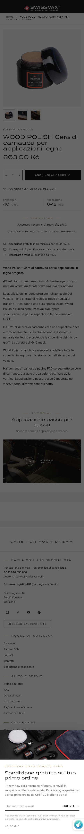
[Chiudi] (77, 736)
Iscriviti (69, 806)
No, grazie (12, 826)
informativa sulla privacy (47, 819)
